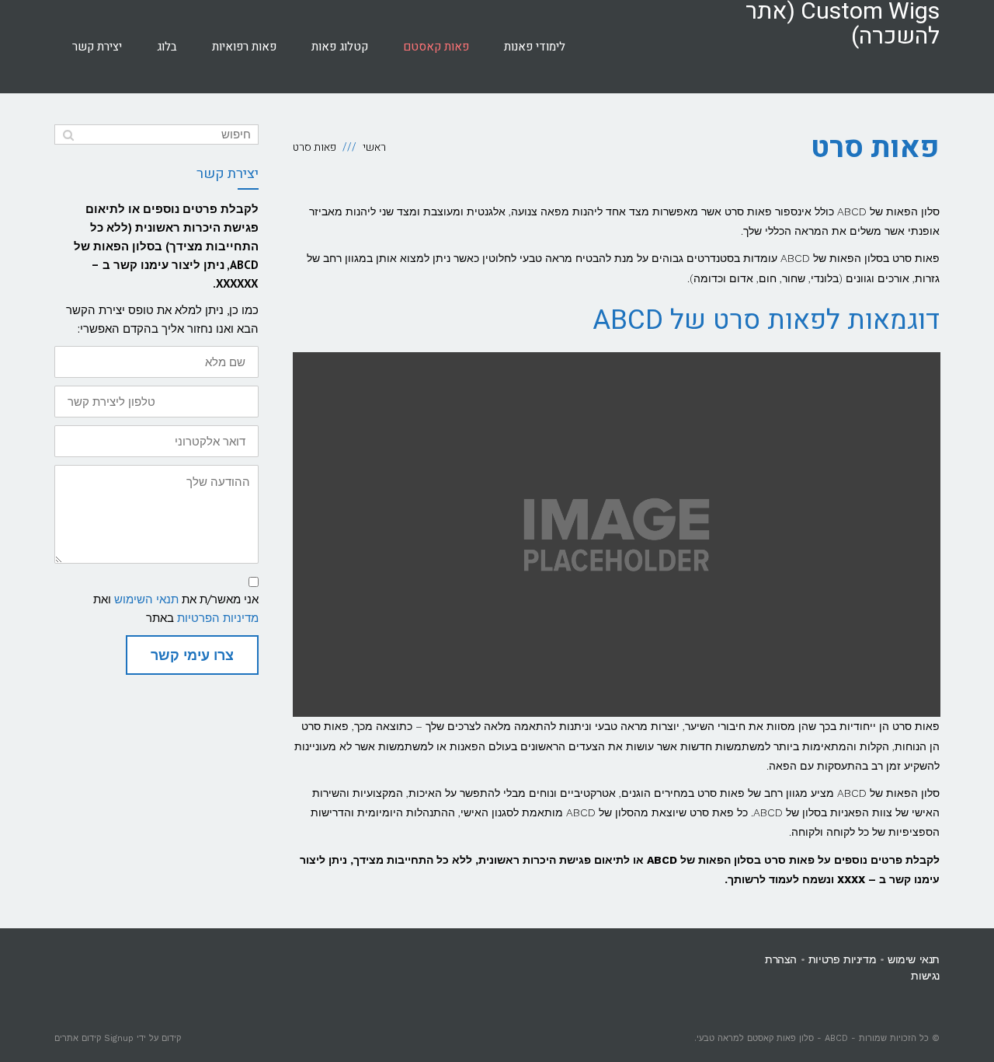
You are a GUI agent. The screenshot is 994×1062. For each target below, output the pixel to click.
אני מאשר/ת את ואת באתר (176, 608)
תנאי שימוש (914, 959)
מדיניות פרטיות (842, 959)
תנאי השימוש (146, 599)
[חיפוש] (68, 134)
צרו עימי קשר (192, 655)
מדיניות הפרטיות (218, 617)
